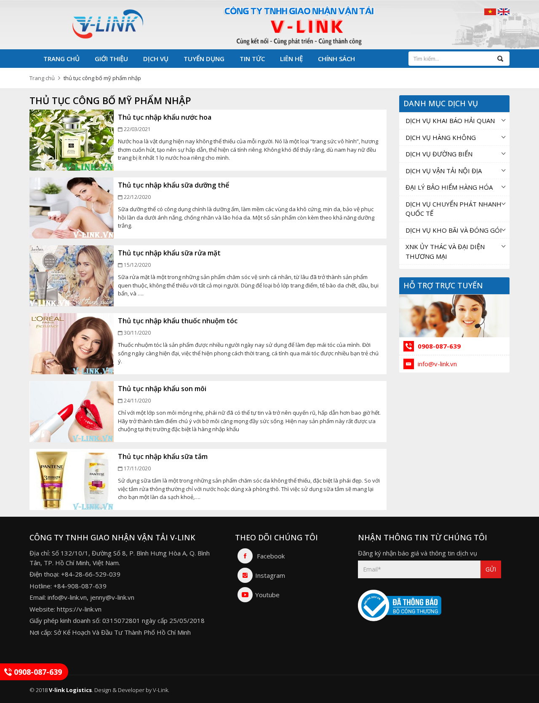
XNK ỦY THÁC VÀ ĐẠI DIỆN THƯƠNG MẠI (445, 251)
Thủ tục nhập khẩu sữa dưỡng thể (173, 185)
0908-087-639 (438, 346)
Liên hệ (291, 58)
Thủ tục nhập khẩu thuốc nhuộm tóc (177, 320)
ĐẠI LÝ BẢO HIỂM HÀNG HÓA (449, 187)
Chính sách (336, 58)
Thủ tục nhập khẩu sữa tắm (163, 456)
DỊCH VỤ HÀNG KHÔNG (441, 137)
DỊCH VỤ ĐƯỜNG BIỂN (439, 154)
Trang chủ (61, 58)
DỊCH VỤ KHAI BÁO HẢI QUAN (450, 120)
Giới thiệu (111, 58)
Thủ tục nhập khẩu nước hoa (164, 117)
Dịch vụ (155, 58)
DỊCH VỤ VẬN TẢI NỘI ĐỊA (444, 170)
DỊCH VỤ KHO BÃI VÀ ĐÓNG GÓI (454, 230)
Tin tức (252, 58)
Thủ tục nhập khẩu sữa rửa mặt (169, 253)
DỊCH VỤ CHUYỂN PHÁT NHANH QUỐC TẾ (454, 209)
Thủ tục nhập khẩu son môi (162, 388)
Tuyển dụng (204, 58)
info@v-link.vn (436, 364)
